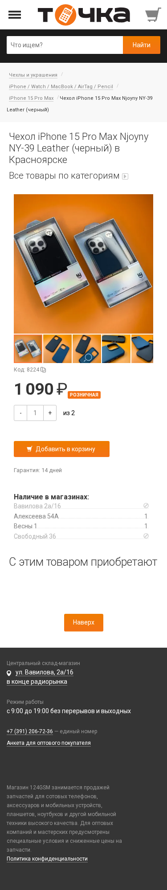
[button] (83, 264)
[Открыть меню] (15, 15)
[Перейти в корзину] (154, 15)
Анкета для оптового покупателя (49, 743)
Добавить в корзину (65, 449)
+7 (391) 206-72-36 (30, 731)
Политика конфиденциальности (47, 859)
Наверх (83, 622)
